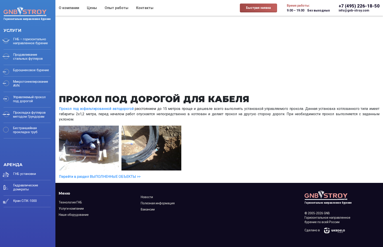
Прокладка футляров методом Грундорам (29, 115)
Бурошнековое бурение (31, 70)
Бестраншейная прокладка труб (25, 130)
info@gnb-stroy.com (354, 10)
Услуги (12, 30)
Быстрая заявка (258, 8)
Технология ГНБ (70, 202)
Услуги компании (71, 208)
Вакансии (148, 209)
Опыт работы (116, 8)
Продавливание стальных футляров (28, 57)
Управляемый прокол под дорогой (29, 99)
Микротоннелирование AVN (30, 84)
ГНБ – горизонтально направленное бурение (30, 41)
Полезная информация (158, 203)
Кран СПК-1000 (25, 201)
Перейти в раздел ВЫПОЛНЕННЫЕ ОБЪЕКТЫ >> (100, 176)
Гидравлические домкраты (25, 187)
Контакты (144, 8)
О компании (69, 8)
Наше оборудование (74, 214)
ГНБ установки (24, 174)
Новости (147, 197)
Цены (92, 8)
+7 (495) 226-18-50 (359, 6)
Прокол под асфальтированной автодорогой (96, 109)
